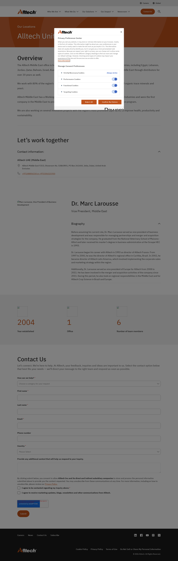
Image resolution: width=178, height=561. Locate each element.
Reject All (89, 102)
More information (64, 61)
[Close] (121, 32)
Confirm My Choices (110, 102)
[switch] (114, 79)
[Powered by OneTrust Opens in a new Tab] (113, 108)
